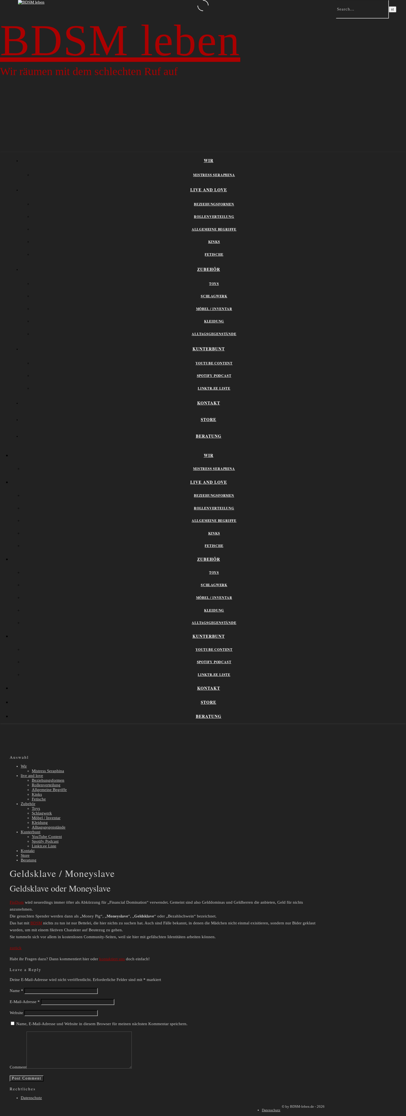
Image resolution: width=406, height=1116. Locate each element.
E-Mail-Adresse (25, 1001)
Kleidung (214, 321)
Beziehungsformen (214, 204)
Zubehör (208, 269)
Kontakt (208, 403)
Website (16, 1013)
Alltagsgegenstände (214, 334)
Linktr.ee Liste (214, 388)
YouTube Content (214, 363)
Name (16, 990)
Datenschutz (31, 1098)
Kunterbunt (209, 349)
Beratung (209, 436)
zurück (16, 948)
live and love (208, 190)
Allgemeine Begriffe (214, 229)
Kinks (214, 241)
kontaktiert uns (112, 959)
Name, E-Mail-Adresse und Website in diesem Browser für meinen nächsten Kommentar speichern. (102, 1024)
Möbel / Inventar (214, 308)
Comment (18, 1067)
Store (208, 419)
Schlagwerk (214, 296)
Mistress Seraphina (214, 175)
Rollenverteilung (214, 216)
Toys (214, 283)
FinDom (17, 902)
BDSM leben (120, 40)
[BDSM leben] (31, 2)
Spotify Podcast (214, 375)
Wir (208, 160)
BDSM (36, 923)
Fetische (214, 254)
